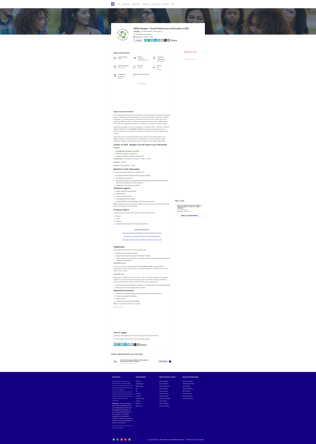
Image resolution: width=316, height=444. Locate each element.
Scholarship (136, 31)
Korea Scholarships (163, 388)
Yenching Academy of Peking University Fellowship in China (142, 233)
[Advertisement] (142, 96)
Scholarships (145, 4)
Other (178, 209)
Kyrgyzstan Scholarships (164, 398)
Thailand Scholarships (164, 386)
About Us (116, 427)
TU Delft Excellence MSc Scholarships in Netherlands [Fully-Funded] (134, 360)
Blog (172, 4)
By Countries (165, 4)
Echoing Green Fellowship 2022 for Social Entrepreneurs (142, 236)
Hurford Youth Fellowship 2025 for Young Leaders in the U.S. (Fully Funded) (189, 207)
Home (118, 4)
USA (133, 165)
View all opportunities (189, 215)
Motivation (138, 403)
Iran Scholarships (163, 401)
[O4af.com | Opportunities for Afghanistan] (113, 4)
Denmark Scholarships (188, 388)
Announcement (155, 4)
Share (174, 40)
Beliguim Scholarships (188, 396)
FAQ (119, 427)
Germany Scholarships (188, 381)
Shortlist (138, 40)
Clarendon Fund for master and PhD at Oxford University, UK (142, 240)
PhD (137, 388)
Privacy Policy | (125, 425)
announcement (139, 406)
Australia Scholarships (164, 406)
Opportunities (126, 4)
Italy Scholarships (187, 391)
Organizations (136, 4)
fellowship (134, 169)
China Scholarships (163, 383)
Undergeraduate (139, 383)
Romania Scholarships (188, 398)
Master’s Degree (139, 386)
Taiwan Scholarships (164, 403)
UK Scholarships (186, 386)
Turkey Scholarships (163, 393)
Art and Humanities (147, 31)
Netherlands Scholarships (188, 383)
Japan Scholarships (163, 381)
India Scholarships (163, 391)
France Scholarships (187, 393)
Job (136, 391)
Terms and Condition (116, 425)
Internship (138, 401)
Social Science (158, 31)
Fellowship (138, 393)
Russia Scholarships (163, 396)
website (147, 339)
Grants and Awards (140, 398)
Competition (138, 396)
